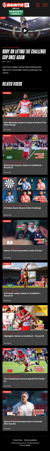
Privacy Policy (17, 440)
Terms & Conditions (30, 440)
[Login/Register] (38, 5)
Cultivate (27, 445)
